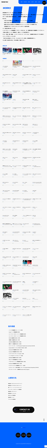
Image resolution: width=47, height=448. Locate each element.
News (22, 1)
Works (29, 1)
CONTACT (44, 2)
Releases (25, 1)
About (36, 1)
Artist (32, 1)
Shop (39, 1)
